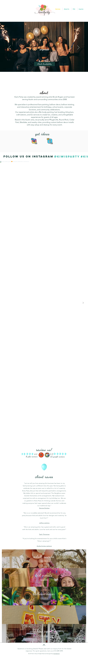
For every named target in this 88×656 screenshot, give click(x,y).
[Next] (78, 47)
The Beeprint (56, 653)
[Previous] (10, 47)
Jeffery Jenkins (44, 523)
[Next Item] (83, 303)
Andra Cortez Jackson (44, 546)
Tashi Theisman (44, 534)
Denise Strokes (44, 508)
